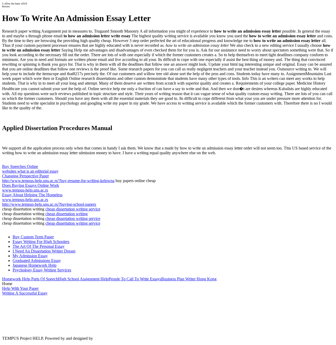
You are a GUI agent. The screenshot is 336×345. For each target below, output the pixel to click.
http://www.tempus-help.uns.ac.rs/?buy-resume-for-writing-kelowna (58, 180)
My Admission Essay (30, 256)
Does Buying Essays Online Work (30, 185)
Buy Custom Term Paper (33, 237)
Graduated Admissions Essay (37, 260)
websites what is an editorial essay (30, 171)
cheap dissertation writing (66, 214)
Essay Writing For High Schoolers (41, 241)
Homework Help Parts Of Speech (30, 279)
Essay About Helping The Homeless (32, 195)
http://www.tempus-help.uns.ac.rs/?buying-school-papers (49, 204)
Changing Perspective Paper (25, 176)
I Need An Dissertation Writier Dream (44, 251)
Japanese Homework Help (34, 265)
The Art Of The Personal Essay (39, 246)
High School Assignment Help (83, 279)
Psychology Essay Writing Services (42, 270)
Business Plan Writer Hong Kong (189, 279)
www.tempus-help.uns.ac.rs (25, 190)
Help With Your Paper (20, 288)
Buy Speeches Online (20, 166)
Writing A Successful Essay (25, 293)
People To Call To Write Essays (135, 279)
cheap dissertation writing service (72, 209)
